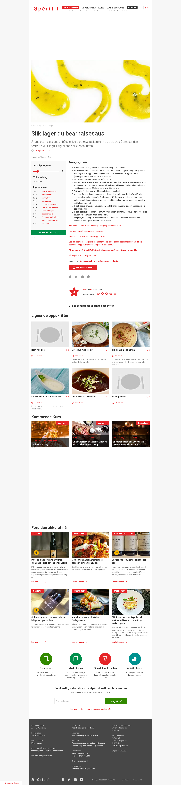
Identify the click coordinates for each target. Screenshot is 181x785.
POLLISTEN (72, 7)
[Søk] (146, 7)
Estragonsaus (119, 396)
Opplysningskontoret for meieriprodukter (99, 261)
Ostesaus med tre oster (83, 350)
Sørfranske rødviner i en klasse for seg (129, 561)
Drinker (82, 11)
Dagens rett (66, 11)
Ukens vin (75, 11)
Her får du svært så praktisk (81, 231)
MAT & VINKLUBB (115, 7)
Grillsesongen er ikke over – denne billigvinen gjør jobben (48, 619)
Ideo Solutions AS (135, 780)
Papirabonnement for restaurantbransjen (88, 743)
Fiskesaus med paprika (123, 350)
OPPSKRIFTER (89, 7)
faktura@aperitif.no (120, 746)
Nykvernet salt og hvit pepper (53, 220)
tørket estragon (48, 211)
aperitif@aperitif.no (80, 753)
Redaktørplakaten (55, 751)
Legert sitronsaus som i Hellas (46, 396)
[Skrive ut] (88, 276)
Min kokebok (107, 11)
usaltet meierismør (49, 192)
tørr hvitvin (46, 223)
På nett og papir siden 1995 (83, 728)
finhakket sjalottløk (49, 204)
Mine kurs (117, 11)
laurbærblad (46, 201)
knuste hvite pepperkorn (51, 207)
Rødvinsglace (38, 350)
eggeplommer (47, 214)
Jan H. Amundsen (38, 735)
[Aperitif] (46, 9)
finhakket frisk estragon (51, 217)
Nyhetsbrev (98, 11)
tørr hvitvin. (46, 198)
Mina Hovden (36, 743)
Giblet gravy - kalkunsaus (84, 396)
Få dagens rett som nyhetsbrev (82, 255)
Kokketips (125, 11)
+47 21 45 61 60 (84, 756)
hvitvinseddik (47, 195)
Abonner (132, 7)
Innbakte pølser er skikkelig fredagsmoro (85, 619)
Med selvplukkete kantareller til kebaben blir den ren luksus (87, 561)
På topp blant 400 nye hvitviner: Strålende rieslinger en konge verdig (49, 561)
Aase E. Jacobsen (38, 728)
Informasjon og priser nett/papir (85, 735)
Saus (51, 151)
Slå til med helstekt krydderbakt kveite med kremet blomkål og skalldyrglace (127, 620)
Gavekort (89, 11)
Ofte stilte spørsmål (80, 761)
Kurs (101, 7)
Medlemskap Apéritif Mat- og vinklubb (87, 746)
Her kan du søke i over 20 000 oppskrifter (87, 236)
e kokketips (98, 231)
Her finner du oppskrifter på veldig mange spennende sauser (95, 225)
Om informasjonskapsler (41, 756)
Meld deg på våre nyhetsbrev (83, 769)
